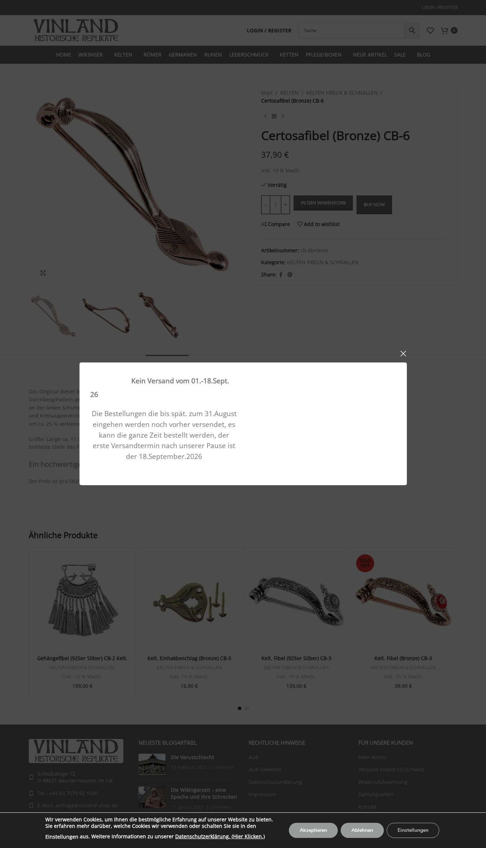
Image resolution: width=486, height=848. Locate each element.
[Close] (403, 353)
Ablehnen (362, 830)
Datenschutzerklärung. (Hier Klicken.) (220, 836)
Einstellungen (61, 836)
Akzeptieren (313, 830)
